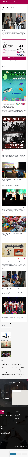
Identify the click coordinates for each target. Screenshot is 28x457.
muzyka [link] (22, 367)
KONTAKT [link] (12, 2)
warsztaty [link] (18, 372)
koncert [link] (3, 31)
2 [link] (11, 323)
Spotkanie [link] (3, 181)
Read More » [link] (3, 36)
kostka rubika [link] (3, 289)
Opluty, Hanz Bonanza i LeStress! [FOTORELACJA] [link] (12, 30)
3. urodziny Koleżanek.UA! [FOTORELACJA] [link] (10, 315)
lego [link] (11, 367)
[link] (1, 2)
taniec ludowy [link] (7, 372)
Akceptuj (13, 454)
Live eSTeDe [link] (9, 2)
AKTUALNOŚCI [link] (10, 1)
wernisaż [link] (22, 372)
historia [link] (3, 263)
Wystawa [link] (22, 374)
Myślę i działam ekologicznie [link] (5, 107)
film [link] (8, 364)
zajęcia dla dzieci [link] (11, 376)
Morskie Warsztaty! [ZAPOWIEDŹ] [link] (8, 106)
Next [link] (26, 323)
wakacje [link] (14, 372)
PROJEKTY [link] (13, 1)
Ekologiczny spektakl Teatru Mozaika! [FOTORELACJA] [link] (13, 207)
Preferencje (24, 454)
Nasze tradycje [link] (9, 369)
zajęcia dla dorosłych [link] (4, 376)
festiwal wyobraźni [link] (4, 364)
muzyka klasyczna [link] (4, 369)
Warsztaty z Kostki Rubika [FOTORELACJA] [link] (10, 288)
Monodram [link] (18, 367)
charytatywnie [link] (3, 235)
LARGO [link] (6, 1)
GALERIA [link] (5, 2)
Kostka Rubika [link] (7, 367)
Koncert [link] (3, 367)
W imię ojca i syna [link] (14, 374)
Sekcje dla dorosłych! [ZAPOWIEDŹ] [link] (9, 60)
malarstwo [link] (14, 367)
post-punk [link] (19, 369)
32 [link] (14, 323)
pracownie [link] (23, 369)
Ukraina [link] (11, 372)
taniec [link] (2, 372)
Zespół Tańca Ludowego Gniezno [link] (19, 376)
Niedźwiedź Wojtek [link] (14, 369)
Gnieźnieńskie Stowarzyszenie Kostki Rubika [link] (15, 364)
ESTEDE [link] (4, 1)
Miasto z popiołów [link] (6, 263)
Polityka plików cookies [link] (18, 455)
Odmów (19, 454)
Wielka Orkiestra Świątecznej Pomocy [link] (6, 374)
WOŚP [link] (19, 374)
